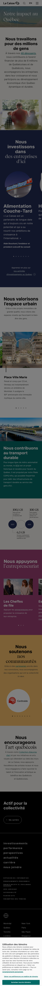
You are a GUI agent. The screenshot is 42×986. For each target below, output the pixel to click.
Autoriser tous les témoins (21, 982)
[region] (21, 961)
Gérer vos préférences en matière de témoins (21, 976)
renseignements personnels (12, 972)
